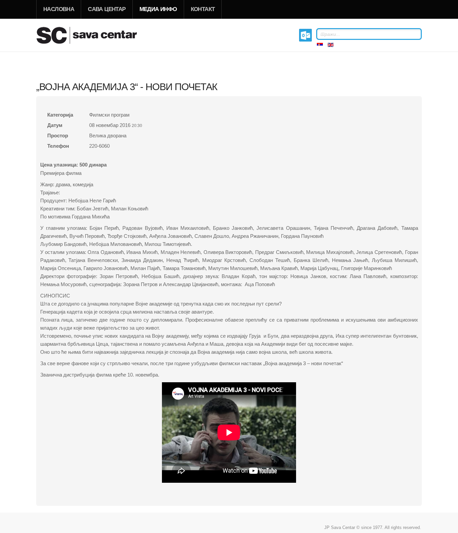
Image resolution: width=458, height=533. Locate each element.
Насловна (58, 9)
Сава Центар (106, 9)
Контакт (203, 9)
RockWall (95, 35)
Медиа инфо (158, 9)
